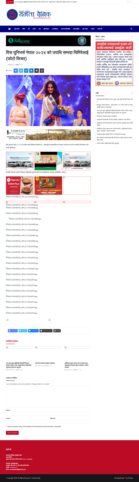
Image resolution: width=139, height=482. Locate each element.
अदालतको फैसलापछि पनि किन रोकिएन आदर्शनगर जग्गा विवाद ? (114, 119)
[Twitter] (21, 70)
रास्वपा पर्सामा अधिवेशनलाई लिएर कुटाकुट (108, 143)
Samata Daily (36, 478)
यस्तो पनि (99, 29)
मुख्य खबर (16, 29)
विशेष (23, 29)
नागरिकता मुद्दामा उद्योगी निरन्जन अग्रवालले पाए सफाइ (111, 134)
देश (29, 29)
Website (52, 418)
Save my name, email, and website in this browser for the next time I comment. (34, 426)
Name (8, 410)
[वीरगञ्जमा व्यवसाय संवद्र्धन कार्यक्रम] (48, 353)
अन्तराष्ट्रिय (55, 29)
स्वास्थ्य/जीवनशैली (65, 29)
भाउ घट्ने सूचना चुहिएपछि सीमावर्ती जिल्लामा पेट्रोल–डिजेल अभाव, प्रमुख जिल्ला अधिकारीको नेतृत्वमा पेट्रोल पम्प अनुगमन (18, 365)
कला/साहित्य (76, 29)
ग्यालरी (92, 29)
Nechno (130, 478)
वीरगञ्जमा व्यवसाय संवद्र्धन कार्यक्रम (45, 363)
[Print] (42, 70)
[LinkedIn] (26, 70)
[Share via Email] (36, 70)
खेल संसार (85, 29)
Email (8, 418)
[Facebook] (16, 70)
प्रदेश (34, 29)
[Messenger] (31, 70)
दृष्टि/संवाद (46, 29)
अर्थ (40, 29)
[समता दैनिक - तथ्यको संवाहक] (29, 14)
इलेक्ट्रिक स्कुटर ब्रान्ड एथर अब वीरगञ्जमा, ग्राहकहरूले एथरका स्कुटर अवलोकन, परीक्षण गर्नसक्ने (77, 365)
